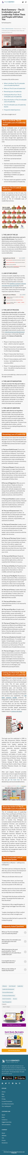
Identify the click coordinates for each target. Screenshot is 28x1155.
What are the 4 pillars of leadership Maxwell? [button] (9, 969)
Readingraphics (7, 22)
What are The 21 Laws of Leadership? (14, 88)
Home (3, 28)
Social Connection (6, 998)
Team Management (6, 1002)
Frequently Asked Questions (12, 110)
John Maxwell (12, 986)
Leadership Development (8, 989)
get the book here (14, 780)
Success (15, 998)
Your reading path (6, 1106)
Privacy (4, 1140)
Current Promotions (7, 1101)
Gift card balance (6, 1124)
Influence (4, 986)
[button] (26, 2)
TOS (3, 1138)
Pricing (3, 1099)
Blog (3, 1094)
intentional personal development (14, 332)
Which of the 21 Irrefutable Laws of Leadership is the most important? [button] (11, 941)
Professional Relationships (8, 995)
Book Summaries (9, 28)
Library (3, 1091)
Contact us (4, 1119)
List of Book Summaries (8, 1103)
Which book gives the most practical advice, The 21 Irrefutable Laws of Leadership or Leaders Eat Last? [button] (11, 952)
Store (3, 1096)
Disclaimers (5, 1142)
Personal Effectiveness (7, 992)
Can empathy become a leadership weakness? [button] (8, 961)
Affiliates (4, 1135)
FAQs (3, 1117)
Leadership (20, 986)
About (3, 1133)
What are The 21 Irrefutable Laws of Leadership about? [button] (10, 932)
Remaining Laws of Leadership (13, 91)
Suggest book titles (6, 1122)
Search (3, 1115)
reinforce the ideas (16, 711)
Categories (4, 1004)
